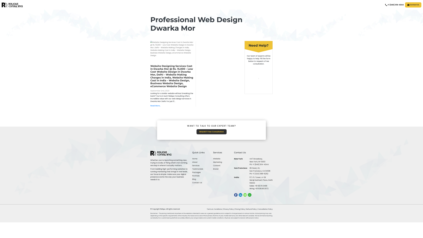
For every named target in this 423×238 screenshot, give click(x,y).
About (195, 162)
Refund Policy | (252, 209)
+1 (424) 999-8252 (260, 173)
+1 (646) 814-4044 (260, 164)
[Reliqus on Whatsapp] (249, 194)
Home (194, 158)
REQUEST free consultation (211, 131)
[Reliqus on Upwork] (245, 194)
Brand (215, 169)
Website (216, 158)
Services (195, 165)
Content (216, 165)
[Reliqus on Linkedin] (240, 194)
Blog (194, 179)
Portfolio (196, 176)
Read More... (155, 105)
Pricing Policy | (240, 209)
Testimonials (197, 169)
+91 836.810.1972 (261, 188)
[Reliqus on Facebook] (236, 194)
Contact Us (414, 5)
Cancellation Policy (265, 209)
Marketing (217, 162)
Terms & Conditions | (215, 209)
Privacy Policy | (229, 209)
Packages (196, 172)
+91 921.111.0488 (261, 186)
